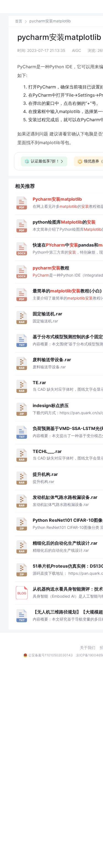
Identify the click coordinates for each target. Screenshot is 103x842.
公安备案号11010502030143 (50, 655)
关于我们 (87, 647)
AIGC (76, 50)
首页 (18, 21)
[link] (18, 21)
